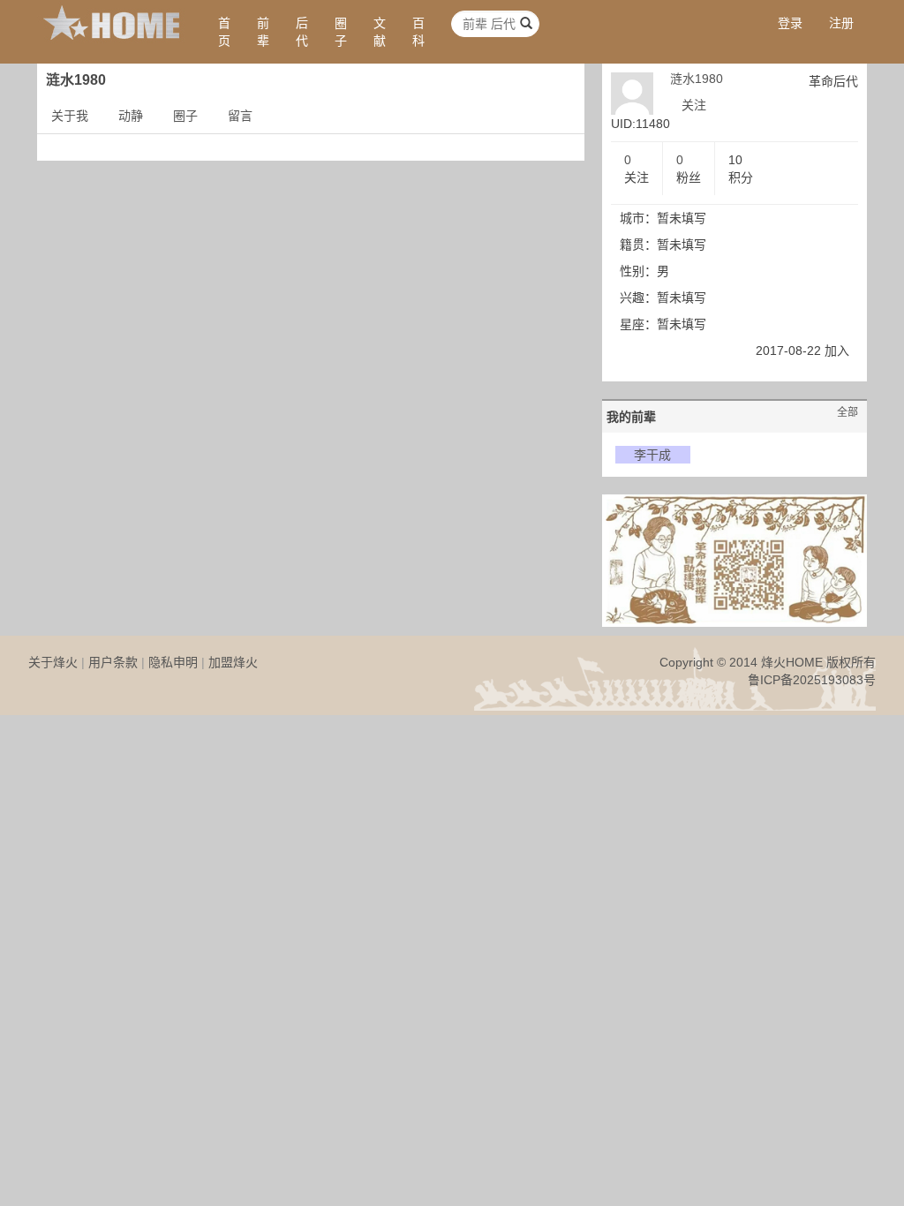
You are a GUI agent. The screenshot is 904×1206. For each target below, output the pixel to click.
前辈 (263, 32)
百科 (418, 32)
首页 (224, 32)
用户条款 (113, 662)
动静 (130, 116)
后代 (302, 32)
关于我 (69, 116)
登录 (790, 23)
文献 (379, 32)
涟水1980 (696, 79)
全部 (847, 412)
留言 (240, 116)
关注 (694, 105)
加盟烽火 (233, 662)
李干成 (652, 455)
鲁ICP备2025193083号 (812, 680)
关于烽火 (53, 662)
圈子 (341, 32)
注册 (841, 23)
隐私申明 (173, 662)
